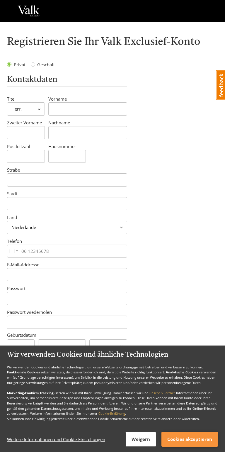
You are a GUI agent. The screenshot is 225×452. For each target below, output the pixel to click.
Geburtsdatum (21, 335)
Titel (11, 99)
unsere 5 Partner (162, 393)
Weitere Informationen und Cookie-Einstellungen (56, 439)
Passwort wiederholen (29, 312)
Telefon (14, 241)
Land (12, 217)
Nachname (59, 123)
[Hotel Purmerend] (28, 11)
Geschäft (46, 64)
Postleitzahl (18, 146)
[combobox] (13, 251)
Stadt (12, 194)
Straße (13, 170)
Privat (19, 64)
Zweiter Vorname (24, 123)
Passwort (16, 288)
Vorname (57, 99)
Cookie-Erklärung (111, 413)
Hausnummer (62, 146)
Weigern (141, 439)
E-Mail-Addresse (23, 265)
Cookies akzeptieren (189, 439)
